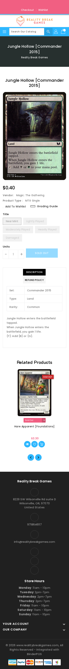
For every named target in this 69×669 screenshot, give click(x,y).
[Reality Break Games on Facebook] (27, 4)
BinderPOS (34, 654)
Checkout (27, 10)
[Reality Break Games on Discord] (41, 4)
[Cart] (63, 31)
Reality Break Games (34, 57)
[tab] (34, 272)
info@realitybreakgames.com (34, 542)
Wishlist (43, 10)
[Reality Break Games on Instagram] (34, 4)
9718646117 (34, 524)
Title (6, 214)
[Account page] (56, 31)
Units (6, 246)
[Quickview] (27, 444)
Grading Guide (47, 206)
